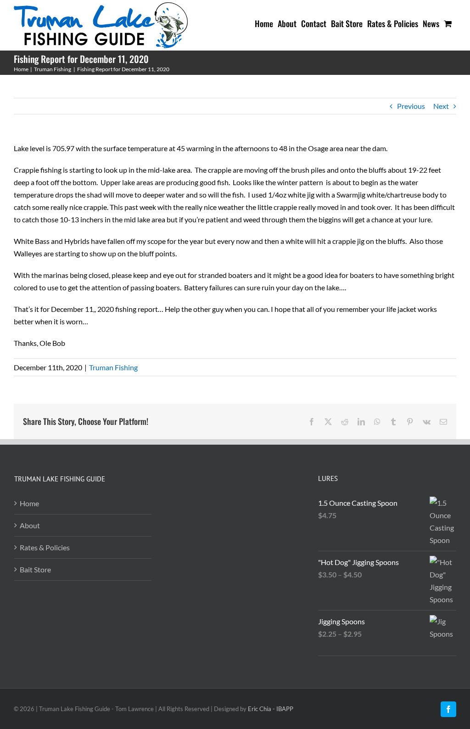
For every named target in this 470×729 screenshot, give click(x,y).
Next (441, 106)
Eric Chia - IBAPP (270, 708)
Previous (411, 106)
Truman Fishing (113, 367)
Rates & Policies (45, 547)
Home (29, 503)
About (30, 525)
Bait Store (35, 569)
